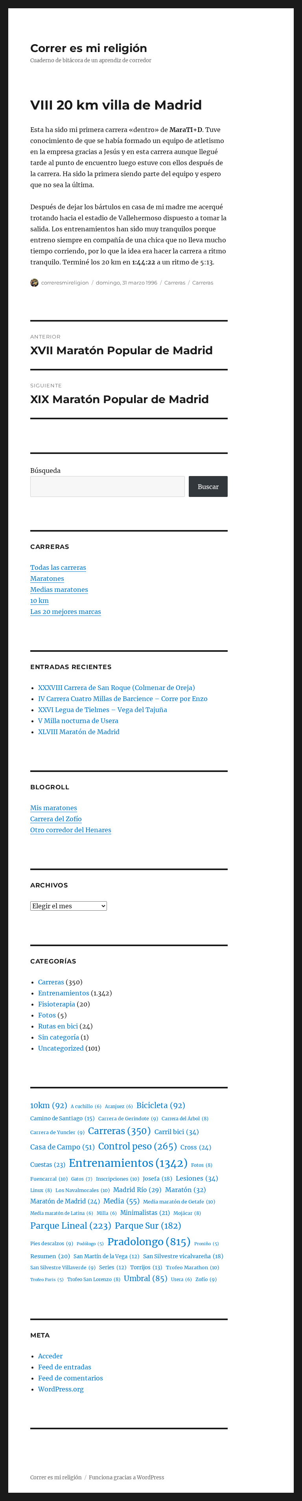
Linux (41, 1190)
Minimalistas (145, 1212)
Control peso (137, 1146)
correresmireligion (65, 282)
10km (48, 1105)
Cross (195, 1147)
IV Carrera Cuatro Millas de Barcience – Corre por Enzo (123, 699)
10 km (39, 600)
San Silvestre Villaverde (63, 1267)
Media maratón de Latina (61, 1213)
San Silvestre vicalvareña (183, 1256)
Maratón (185, 1190)
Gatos (81, 1179)
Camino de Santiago (62, 1118)
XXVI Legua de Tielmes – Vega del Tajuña (102, 710)
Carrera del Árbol (185, 1119)
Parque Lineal (70, 1225)
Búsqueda (45, 470)
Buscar (208, 487)
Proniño (206, 1243)
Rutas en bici (58, 1026)
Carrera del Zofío (56, 819)
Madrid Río (137, 1190)
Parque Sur (148, 1226)
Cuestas (47, 1164)
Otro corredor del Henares (70, 830)
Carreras (174, 282)
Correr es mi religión (88, 48)
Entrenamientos (63, 993)
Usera (181, 1279)
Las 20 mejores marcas (65, 612)
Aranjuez (119, 1106)
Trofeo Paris (47, 1279)
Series (113, 1267)
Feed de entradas (64, 1367)
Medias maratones (59, 589)
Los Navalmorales (82, 1190)
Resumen (50, 1256)
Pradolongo (149, 1241)
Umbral (146, 1278)
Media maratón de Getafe (179, 1202)
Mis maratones (53, 808)
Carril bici (177, 1132)
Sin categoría (58, 1037)
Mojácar (187, 1213)
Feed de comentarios (70, 1378)
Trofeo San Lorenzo (93, 1279)
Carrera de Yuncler (57, 1132)
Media (121, 1201)
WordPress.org (61, 1389)
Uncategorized (61, 1048)
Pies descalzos (51, 1243)
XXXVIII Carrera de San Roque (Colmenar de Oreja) (116, 688)
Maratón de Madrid (65, 1201)
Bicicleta (160, 1105)
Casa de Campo (62, 1147)
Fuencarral (49, 1179)
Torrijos (146, 1267)
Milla (107, 1213)
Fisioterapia (56, 1004)
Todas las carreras (58, 567)
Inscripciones (117, 1179)
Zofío (206, 1279)
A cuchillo (86, 1106)
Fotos (47, 1015)
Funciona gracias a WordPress (126, 1477)
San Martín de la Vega (107, 1256)
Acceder (50, 1356)
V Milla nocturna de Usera (78, 721)
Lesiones (197, 1178)
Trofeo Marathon (192, 1267)
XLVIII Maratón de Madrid (79, 732)
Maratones (47, 578)
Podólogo (90, 1243)
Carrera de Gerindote (128, 1119)
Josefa (157, 1178)
